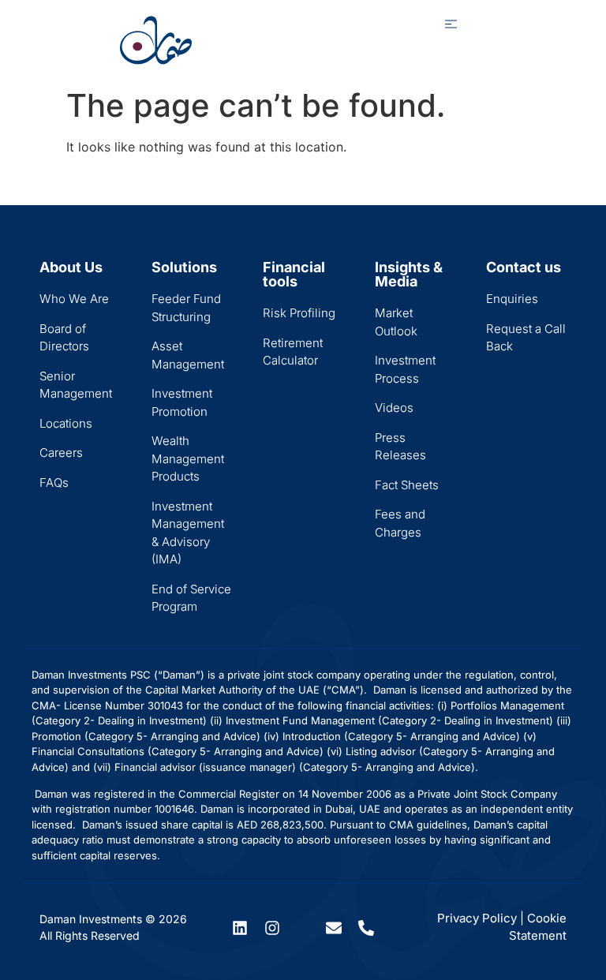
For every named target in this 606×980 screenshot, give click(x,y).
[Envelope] (334, 928)
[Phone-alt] (366, 928)
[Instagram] (272, 928)
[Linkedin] (240, 928)
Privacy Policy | (480, 918)
